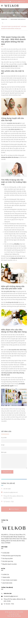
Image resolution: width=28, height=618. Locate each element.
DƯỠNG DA (5, 574)
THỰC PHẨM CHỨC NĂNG (9, 580)
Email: (2, 445)
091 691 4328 (7, 488)
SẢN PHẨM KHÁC (7, 583)
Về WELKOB (5, 553)
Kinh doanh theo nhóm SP (18, 19)
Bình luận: (3, 452)
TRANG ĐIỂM (6, 577)
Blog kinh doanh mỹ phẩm (9, 564)
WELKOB (20, 612)
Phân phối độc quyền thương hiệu (11, 555)
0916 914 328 (7, 593)
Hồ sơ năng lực (14, 509)
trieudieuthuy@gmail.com (18, 1)
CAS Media (18, 616)
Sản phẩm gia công (7, 561)
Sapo (17, 614)
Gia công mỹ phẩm (7, 558)
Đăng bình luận (7, 472)
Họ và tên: (4, 437)
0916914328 (5, 1)
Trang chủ (4, 19)
